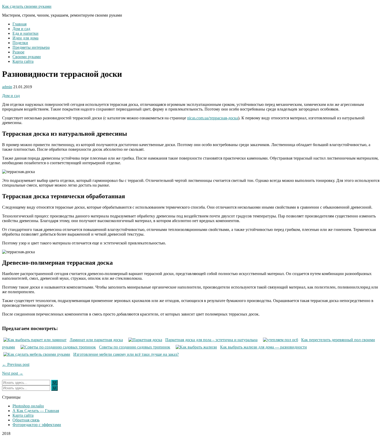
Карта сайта (23, 61)
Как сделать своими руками (26, 6)
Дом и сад (21, 28)
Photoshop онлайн (28, 406)
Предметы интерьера (31, 47)
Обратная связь (25, 420)
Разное (18, 52)
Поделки (20, 42)
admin (7, 87)
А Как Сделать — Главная (35, 410)
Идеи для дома (25, 38)
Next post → (12, 373)
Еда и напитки (25, 33)
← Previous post (15, 364)
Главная (19, 24)
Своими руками (26, 56)
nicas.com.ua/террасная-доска (212, 118)
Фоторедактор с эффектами (36, 424)
